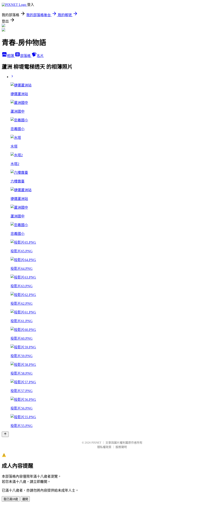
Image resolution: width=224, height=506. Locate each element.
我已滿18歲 (11, 499)
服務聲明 (121, 447)
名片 (40, 56)
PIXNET (96, 442)
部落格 (26, 56)
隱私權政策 (104, 447)
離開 (25, 499)
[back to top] (5, 434)
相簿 (11, 56)
